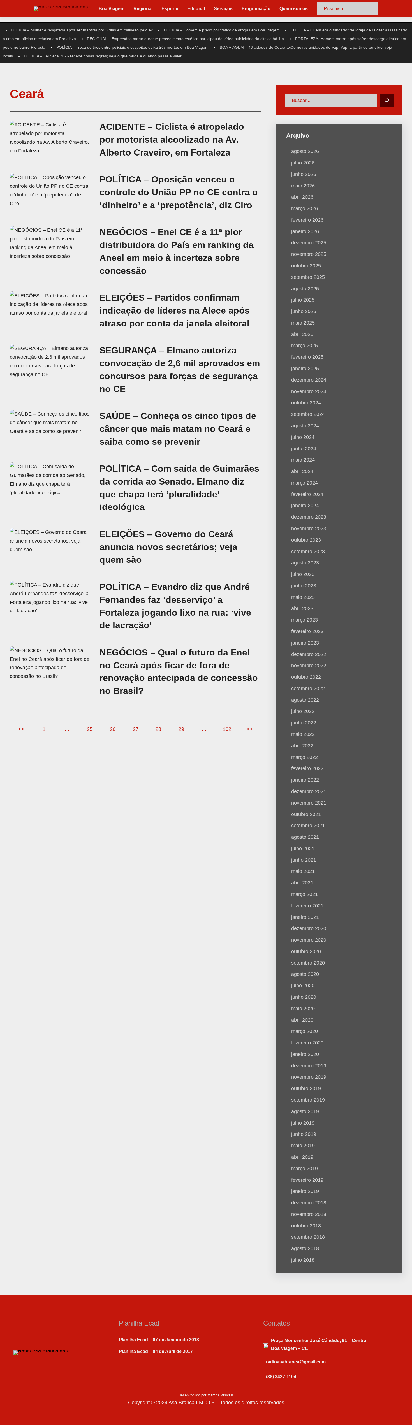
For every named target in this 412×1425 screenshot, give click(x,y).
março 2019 (304, 1168)
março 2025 (304, 345)
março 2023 (304, 620)
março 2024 (304, 483)
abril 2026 (302, 197)
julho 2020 (302, 985)
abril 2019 (302, 1157)
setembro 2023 (308, 551)
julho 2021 (302, 848)
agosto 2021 (305, 837)
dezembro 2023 (308, 517)
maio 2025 (303, 323)
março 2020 (304, 1031)
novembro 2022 (308, 665)
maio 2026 (303, 186)
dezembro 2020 (308, 928)
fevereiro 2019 (307, 1180)
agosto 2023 (305, 563)
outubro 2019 (306, 1088)
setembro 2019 (308, 1100)
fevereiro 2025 (307, 357)
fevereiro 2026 (307, 220)
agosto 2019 (305, 1111)
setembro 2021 (308, 825)
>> (250, 729)
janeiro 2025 (305, 368)
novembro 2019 (308, 1077)
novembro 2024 (308, 391)
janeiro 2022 (305, 780)
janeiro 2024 (305, 505)
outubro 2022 (306, 677)
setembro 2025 (308, 277)
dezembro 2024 (308, 380)
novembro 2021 (308, 803)
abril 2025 (302, 334)
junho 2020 (303, 997)
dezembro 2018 (308, 1203)
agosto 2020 (305, 974)
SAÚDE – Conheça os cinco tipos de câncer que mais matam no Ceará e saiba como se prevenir (177, 429)
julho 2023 (302, 574)
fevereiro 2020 (307, 1043)
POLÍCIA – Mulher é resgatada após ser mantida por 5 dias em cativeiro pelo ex (82, 30)
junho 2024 (303, 448)
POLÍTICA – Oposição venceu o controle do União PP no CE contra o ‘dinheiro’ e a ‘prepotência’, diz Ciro (178, 192)
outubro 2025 (306, 265)
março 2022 (304, 757)
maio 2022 (303, 734)
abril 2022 (302, 746)
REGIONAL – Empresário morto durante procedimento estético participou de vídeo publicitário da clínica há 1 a (185, 38)
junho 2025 (303, 311)
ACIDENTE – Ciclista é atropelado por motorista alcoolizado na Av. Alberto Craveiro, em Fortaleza (171, 139)
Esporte (169, 8)
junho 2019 (303, 1134)
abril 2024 (302, 471)
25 (89, 729)
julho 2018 (302, 1260)
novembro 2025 (308, 254)
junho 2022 (303, 723)
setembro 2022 (308, 688)
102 (227, 729)
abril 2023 (302, 608)
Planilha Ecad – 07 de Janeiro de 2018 (159, 1339)
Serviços (223, 8)
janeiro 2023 (305, 643)
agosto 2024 (305, 425)
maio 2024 (303, 460)
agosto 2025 (305, 288)
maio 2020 (303, 1008)
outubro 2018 (306, 1226)
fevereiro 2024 (307, 494)
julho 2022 (302, 711)
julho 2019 (302, 1123)
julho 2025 (302, 300)
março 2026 (304, 208)
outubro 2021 (306, 814)
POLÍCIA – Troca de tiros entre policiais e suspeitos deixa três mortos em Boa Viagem (132, 47)
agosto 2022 (305, 700)
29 (181, 729)
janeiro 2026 (305, 231)
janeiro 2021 (305, 917)
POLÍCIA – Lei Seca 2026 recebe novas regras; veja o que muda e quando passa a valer (103, 56)
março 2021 (304, 894)
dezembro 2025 (308, 242)
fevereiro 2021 (307, 906)
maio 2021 (303, 871)
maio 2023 (303, 597)
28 (158, 729)
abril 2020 (302, 1020)
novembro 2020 (308, 940)
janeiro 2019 (305, 1191)
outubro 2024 (306, 403)
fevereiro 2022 (307, 768)
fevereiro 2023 (307, 631)
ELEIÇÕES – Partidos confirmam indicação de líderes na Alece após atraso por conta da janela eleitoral (174, 310)
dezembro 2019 (308, 1066)
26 (112, 729)
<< (21, 729)
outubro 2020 (306, 951)
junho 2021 (303, 860)
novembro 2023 (308, 528)
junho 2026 (303, 174)
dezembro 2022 (308, 654)
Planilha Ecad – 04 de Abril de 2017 (156, 1351)
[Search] (387, 100)
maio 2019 (303, 1145)
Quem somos (293, 8)
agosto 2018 (305, 1248)
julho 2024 (302, 437)
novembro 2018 (308, 1214)
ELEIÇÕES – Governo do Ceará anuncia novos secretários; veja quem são (168, 547)
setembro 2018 (308, 1237)
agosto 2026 (305, 151)
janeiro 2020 (305, 1054)
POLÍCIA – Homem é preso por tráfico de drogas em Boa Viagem (222, 30)
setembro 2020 (308, 963)
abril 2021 (302, 883)
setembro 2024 (308, 414)
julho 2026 (302, 163)
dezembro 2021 (308, 791)
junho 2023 (303, 585)
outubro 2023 (306, 540)
